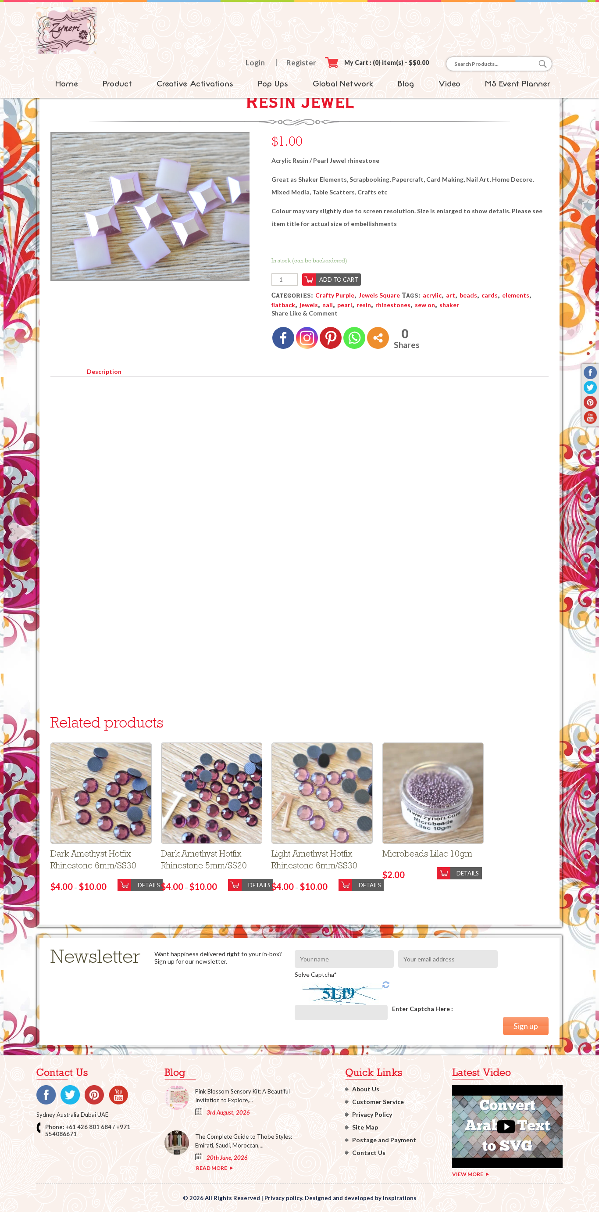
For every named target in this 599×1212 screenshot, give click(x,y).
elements (515, 295)
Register (301, 62)
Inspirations (400, 1197)
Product (117, 83)
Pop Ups (273, 83)
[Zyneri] (66, 51)
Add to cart (338, 279)
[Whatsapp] (354, 338)
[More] (378, 338)
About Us (365, 1089)
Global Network (343, 83)
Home (66, 83)
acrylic (432, 295)
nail (327, 304)
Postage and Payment (384, 1140)
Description (104, 371)
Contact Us (368, 1152)
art (450, 295)
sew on (425, 304)
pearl (344, 304)
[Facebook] (283, 338)
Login (255, 62)
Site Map (365, 1127)
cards (489, 295)
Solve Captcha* (316, 974)
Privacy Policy (372, 1114)
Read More (211, 1168)
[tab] (103, 370)
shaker (449, 304)
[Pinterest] (331, 338)
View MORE (467, 1174)
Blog (406, 83)
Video (449, 83)
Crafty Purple (334, 295)
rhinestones (392, 304)
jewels (309, 304)
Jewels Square (379, 295)
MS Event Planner (517, 83)
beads (468, 295)
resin (364, 304)
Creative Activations (195, 83)
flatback (283, 304)
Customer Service (378, 1101)
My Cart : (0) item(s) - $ (386, 62)
